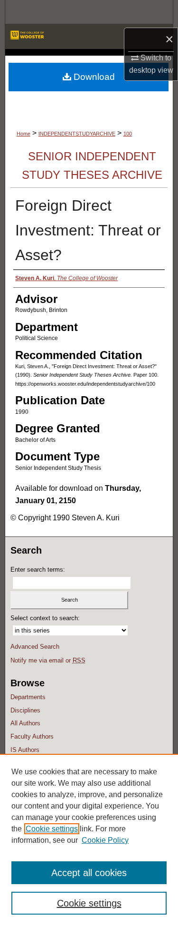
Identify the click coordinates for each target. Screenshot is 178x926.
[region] (89, 840)
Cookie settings (52, 829)
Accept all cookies (89, 873)
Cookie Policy (105, 840)
